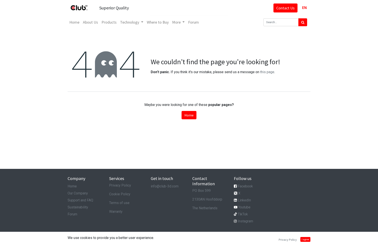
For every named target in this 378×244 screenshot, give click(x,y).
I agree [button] (305, 239)
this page (267, 72)
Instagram (245, 221)
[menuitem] (74, 22)
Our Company (78, 193)
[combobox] (304, 8)
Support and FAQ (80, 200)
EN (304, 7)
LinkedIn (244, 200)
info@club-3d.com (164, 186)
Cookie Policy (119, 194)
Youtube (244, 207)
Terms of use (119, 203)
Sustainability (78, 207)
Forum (72, 214)
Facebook (245, 186)
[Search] (302, 22)
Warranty (115, 211)
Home (189, 115)
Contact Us (285, 7)
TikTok (243, 214)
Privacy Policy (120, 185)
